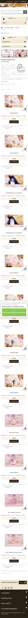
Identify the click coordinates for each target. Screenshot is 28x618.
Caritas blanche (14, 153)
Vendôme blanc (14, 113)
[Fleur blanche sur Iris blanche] (14, 181)
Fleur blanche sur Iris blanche (14, 193)
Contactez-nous (10, 1)
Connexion (23, 1)
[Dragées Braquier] (2, 5)
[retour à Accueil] (1, 28)
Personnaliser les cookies (18, 306)
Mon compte (6, 603)
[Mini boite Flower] (14, 420)
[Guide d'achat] (14, 33)
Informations (6, 41)
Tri (2, 84)
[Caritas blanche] (14, 141)
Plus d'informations (6, 306)
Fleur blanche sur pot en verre (14, 552)
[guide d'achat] (21, 68)
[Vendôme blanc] (14, 101)
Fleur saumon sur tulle (14, 512)
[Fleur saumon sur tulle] (14, 500)
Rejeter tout (14, 310)
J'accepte (14, 314)
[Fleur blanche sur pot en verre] (14, 540)
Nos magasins (6, 46)
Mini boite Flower (14, 432)
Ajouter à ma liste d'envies (8, 127)
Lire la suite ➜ (4, 81)
